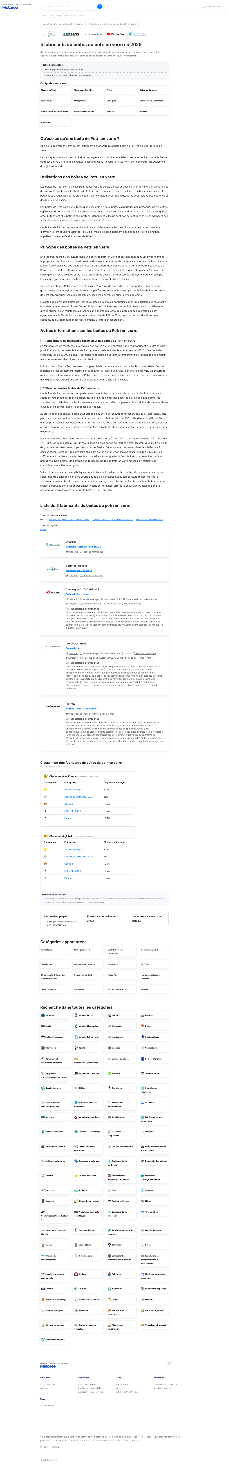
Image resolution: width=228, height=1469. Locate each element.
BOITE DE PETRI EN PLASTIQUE (83, 546)
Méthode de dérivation (89, 777)
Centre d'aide (122, 1384)
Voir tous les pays (47, 1405)
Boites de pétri (74, 648)
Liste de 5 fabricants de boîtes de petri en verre (67, 75)
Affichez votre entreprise (127, 1392)
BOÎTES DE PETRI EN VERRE (81, 708)
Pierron (68, 818)
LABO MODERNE (73, 811)
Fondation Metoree (162, 1388)
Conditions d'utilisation (88, 1384)
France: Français (212, 6)
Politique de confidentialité (89, 1388)
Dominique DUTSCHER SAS (78, 796)
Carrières (44, 1388)
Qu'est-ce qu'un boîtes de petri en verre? (63, 69)
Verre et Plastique (73, 789)
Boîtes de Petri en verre (79, 570)
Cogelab (68, 804)
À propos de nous (47, 1384)
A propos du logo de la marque (91, 1392)
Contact (119, 1388)
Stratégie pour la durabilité (165, 1384)
